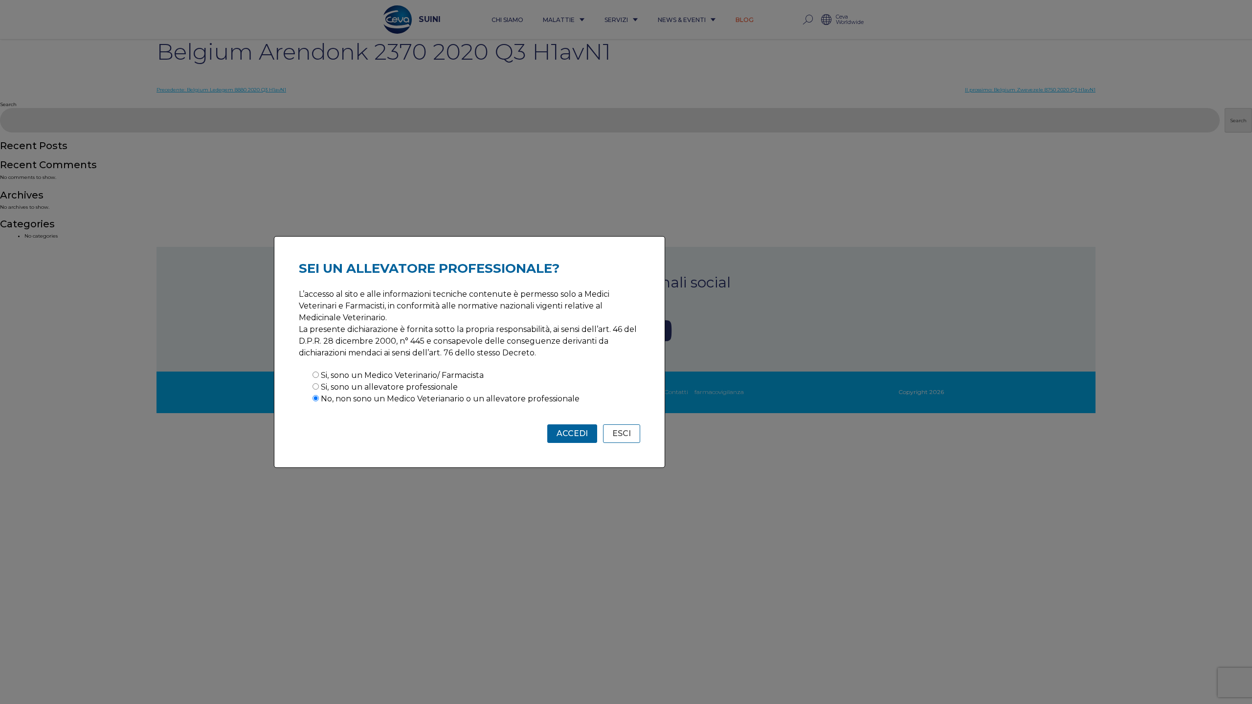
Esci (621, 433)
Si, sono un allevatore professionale (389, 387)
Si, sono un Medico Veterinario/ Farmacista (402, 375)
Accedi (572, 433)
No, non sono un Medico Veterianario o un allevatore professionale (450, 398)
